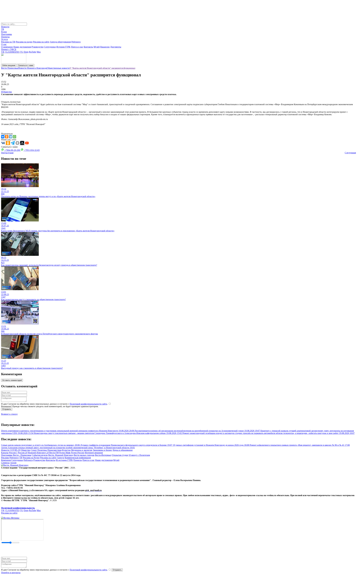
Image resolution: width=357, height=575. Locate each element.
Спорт (34, 450)
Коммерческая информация (78, 457)
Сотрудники (50, 47)
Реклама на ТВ (8, 42)
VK (2, 52)
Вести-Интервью (103, 455)
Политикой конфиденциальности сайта (88, 404)
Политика (42, 450)
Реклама (5, 457)
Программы (6, 455)
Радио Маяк (65, 452)
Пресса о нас (77, 47)
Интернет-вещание (94, 452)
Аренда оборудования (60, 42)
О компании (7, 47)
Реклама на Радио (31, 457)
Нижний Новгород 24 (38, 452)
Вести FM (54, 452)
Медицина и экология (81, 450)
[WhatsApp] (14, 136)
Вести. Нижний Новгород (60, 455)
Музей (97, 47)
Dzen (26, 52)
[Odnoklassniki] (6, 136)
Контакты (88, 47)
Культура (66, 450)
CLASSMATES (12, 52)
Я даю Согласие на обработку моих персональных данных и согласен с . (54, 404)
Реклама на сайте (41, 42)
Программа (6, 34)
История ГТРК (63, 47)
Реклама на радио (24, 42)
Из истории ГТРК (64, 460)
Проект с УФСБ (8, 49)
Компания (6, 460)
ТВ (2, 29)
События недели (40, 455)
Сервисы (5, 462)
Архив (13, 462)
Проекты (5, 37)
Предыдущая (7, 152)
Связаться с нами (25, 65)
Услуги (4, 39)
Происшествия (54, 450)
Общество (25, 450)
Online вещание (8, 65)
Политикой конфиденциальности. (18, 508)
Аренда (60, 457)
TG (21, 52)
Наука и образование (123, 450)
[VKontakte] (2, 136)
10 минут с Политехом (139, 455)
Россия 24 (22, 452)
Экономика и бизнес (102, 450)
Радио (4, 32)
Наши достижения (22, 47)
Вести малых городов (84, 455)
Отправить (6, 409)
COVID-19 (15, 450)
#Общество (6, 92)
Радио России (77, 452)
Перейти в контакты (10, 572)
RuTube (32, 52)
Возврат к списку (9, 414)
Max (39, 52)
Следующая (350, 152)
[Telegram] (10, 136)
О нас (4, 44)
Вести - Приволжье (22, 455)
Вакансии (105, 47)
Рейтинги (76, 42)
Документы (115, 47)
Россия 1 (13, 452)
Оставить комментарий (12, 380)
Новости (5, 27)
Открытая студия (120, 455)
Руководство (38, 47)
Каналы (5, 452)
